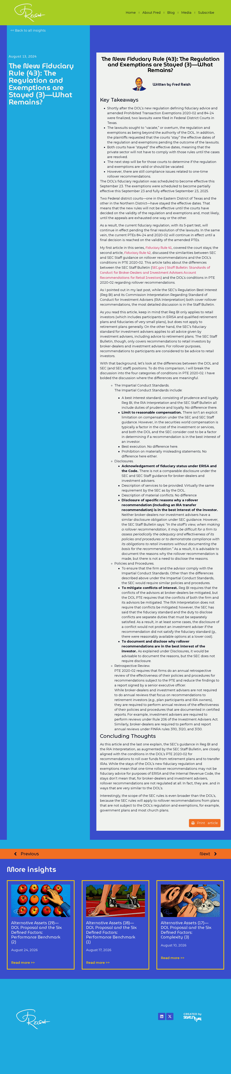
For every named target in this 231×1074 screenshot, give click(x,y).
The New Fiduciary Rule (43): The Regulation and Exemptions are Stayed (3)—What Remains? (41, 84)
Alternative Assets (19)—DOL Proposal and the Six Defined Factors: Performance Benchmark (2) (36, 932)
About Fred (151, 13)
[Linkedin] (161, 1016)
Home (131, 13)
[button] (205, 823)
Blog (171, 13)
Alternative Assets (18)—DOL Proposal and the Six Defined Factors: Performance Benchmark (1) (111, 932)
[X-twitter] (169, 1016)
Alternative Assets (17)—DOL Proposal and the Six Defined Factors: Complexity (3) (186, 930)
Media (186, 13)
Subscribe (206, 13)
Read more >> (23, 963)
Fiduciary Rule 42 (137, 252)
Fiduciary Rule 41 (159, 247)
